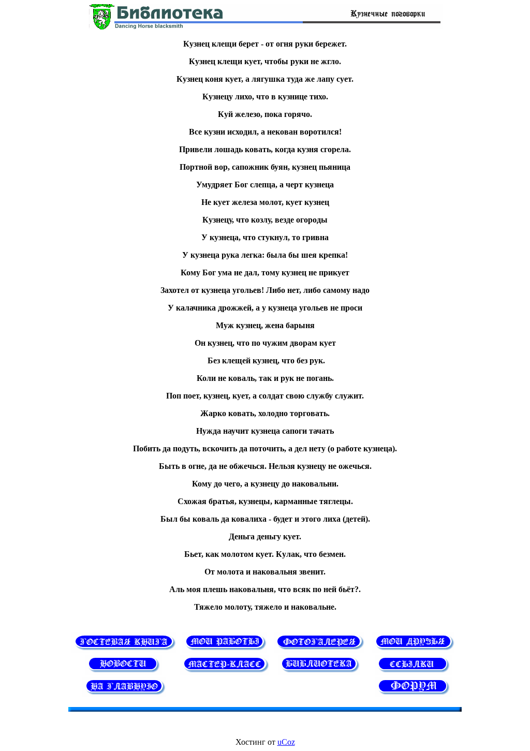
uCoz (286, 742)
